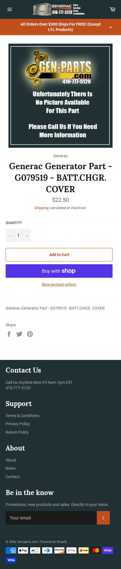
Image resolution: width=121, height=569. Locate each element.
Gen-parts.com (27, 542)
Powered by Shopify (53, 542)
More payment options (59, 284)
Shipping (41, 208)
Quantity (14, 223)
